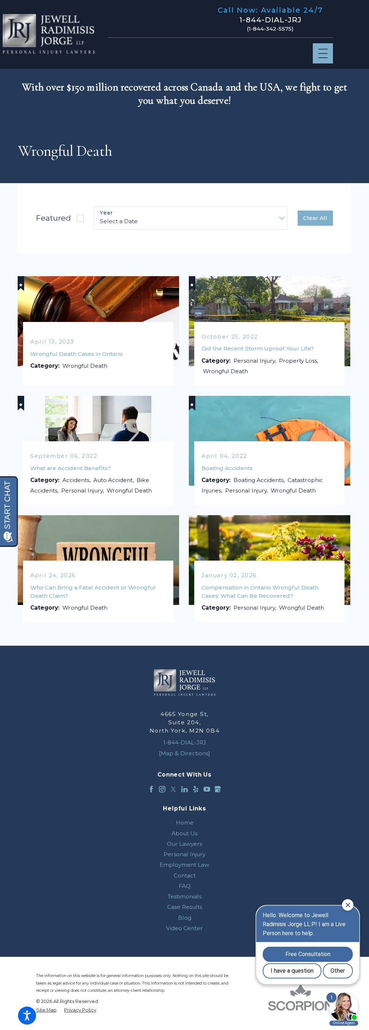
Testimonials (184, 896)
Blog (184, 917)
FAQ (185, 886)
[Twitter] (173, 789)
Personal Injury (184, 854)
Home (185, 822)
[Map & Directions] (184, 753)
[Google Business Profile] (217, 789)
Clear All (315, 218)
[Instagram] (162, 789)
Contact (185, 875)
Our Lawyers (184, 843)
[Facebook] (151, 789)
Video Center (184, 928)
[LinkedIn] (184, 789)
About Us (184, 833)
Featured (53, 217)
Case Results (184, 906)
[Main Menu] (323, 53)
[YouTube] (207, 789)
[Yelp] (195, 789)
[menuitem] (184, 822)
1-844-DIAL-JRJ (270, 20)
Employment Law (184, 864)
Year (106, 213)
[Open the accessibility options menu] (27, 1016)
